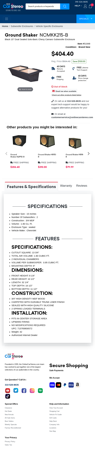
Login (85, 6)
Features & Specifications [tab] (31, 187)
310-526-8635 (81, 2)
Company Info (54, 424)
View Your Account (56, 408)
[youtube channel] (8, 390)
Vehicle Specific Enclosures (49, 26)
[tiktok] (8, 396)
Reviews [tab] (81, 185)
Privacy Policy (10, 441)
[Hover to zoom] (25, 72)
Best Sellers (9, 421)
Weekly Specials (11, 424)
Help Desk (53, 421)
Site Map (52, 431)
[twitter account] (16, 390)
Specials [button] (83, 18)
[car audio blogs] (40, 390)
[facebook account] (24, 390)
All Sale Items (10, 418)
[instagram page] (32, 390)
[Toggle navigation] (6, 18)
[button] (6, 153)
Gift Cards (53, 418)
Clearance (8, 408)
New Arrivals (9, 414)
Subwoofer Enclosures (22, 26)
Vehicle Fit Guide (55, 414)
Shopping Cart (54, 411)
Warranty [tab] (66, 185)
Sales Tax (8, 445)
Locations (52, 428)
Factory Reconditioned (13, 428)
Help (77, 5)
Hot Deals (8, 411)
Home (5, 26)
